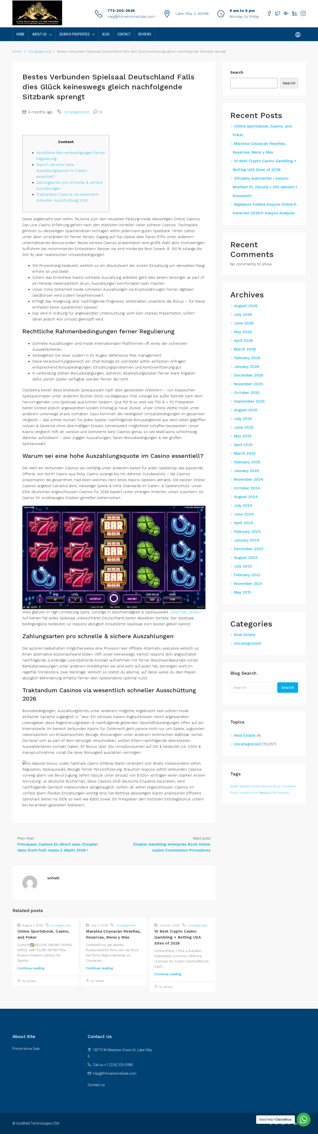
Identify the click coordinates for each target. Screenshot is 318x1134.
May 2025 (242, 436)
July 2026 (243, 314)
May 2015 (242, 592)
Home (20, 34)
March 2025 (244, 453)
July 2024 (243, 505)
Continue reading (30, 968)
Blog (106, 34)
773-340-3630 (121, 10)
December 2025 (248, 375)
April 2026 (243, 340)
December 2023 (248, 549)
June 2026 (243, 323)
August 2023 (245, 557)
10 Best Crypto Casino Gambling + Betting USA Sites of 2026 (177, 937)
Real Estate (244, 634)
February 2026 (247, 358)
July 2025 (243, 418)
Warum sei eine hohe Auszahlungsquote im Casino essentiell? (61, 170)
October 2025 (246, 392)
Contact (124, 34)
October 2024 (247, 488)
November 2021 (248, 583)
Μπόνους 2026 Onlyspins (274, 792)
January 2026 (246, 366)
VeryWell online (248, 792)
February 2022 (247, 575)
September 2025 (249, 401)
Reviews (144, 34)
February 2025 (247, 462)
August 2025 (245, 410)
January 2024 (246, 540)
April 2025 (243, 444)
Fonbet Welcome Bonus (266, 786)
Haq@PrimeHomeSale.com (131, 16)
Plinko (234, 792)
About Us (39, 34)
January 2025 (246, 471)
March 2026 (245, 349)
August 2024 (246, 497)
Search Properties (74, 34)
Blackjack (245, 786)
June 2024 (244, 514)
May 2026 (243, 332)
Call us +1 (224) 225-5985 (113, 1065)
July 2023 (243, 566)
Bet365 (234, 786)
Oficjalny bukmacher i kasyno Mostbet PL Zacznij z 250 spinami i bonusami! (265, 187)
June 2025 (243, 427)
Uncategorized (39, 51)
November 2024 (248, 479)
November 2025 (248, 384)
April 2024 (243, 523)
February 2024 (247, 531)
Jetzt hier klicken (185, 612)
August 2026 (245, 306)
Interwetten (289, 786)
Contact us (96, 1085)
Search (236, 72)
